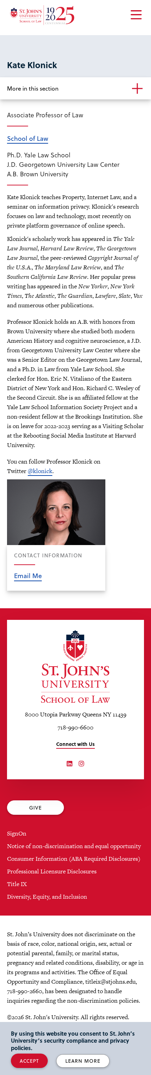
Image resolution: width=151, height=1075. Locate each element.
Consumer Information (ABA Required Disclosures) (73, 858)
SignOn (16, 833)
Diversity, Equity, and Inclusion (47, 896)
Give (35, 807)
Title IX (17, 884)
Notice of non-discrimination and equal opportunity (74, 846)
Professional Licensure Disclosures (52, 871)
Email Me (28, 575)
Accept (29, 1060)
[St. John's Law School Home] (42, 15)
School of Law (27, 138)
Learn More (82, 1060)
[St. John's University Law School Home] (75, 666)
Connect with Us (75, 744)
